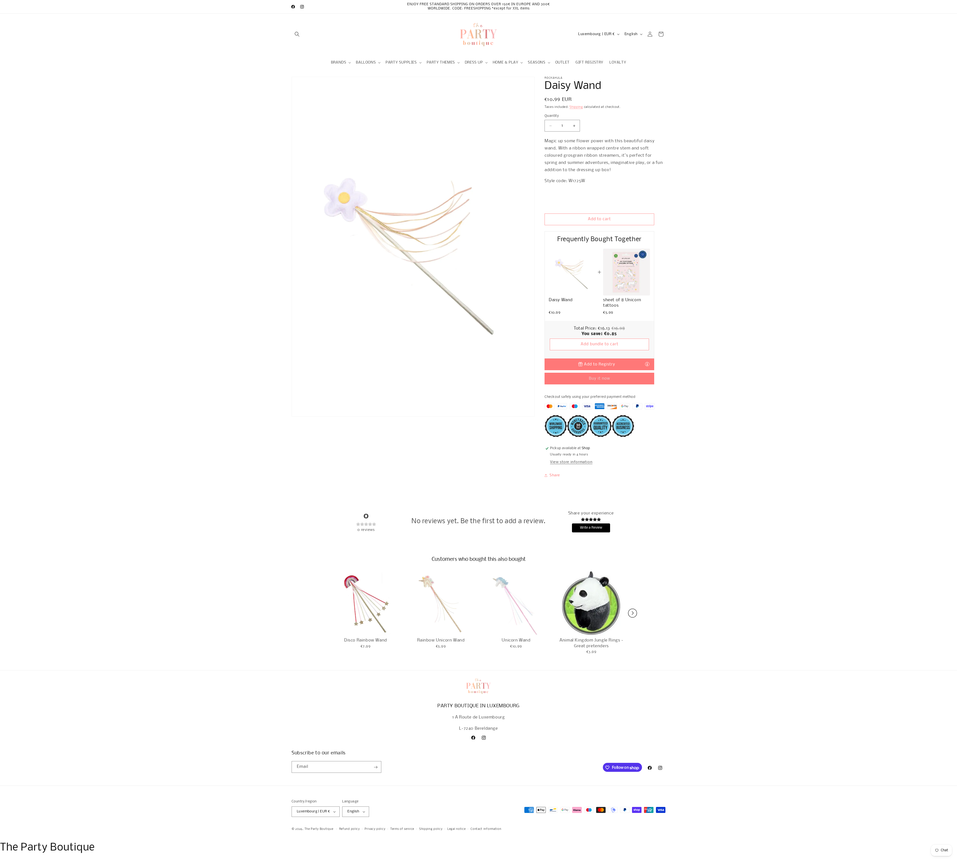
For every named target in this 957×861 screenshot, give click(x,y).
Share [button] (555, 475)
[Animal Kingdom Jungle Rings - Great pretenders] (591, 603)
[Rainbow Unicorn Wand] (440, 603)
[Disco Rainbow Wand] (365, 603)
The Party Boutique (319, 829)
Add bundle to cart (599, 344)
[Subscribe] (375, 767)
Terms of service (402, 829)
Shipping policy (431, 829)
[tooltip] (647, 364)
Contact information (486, 829)
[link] (572, 272)
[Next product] (632, 613)
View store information (571, 462)
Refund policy (349, 829)
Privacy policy (375, 829)
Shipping (576, 107)
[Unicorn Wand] (516, 603)
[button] (297, 34)
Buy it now (599, 378)
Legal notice (456, 829)
